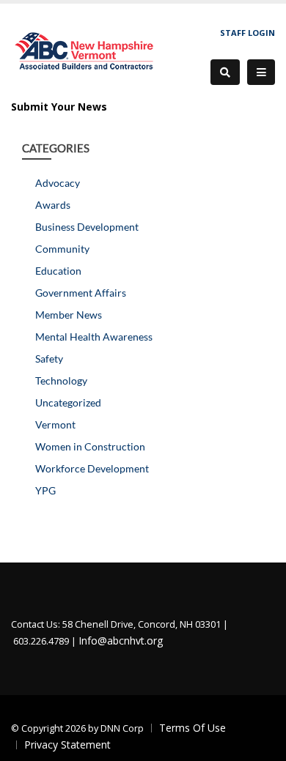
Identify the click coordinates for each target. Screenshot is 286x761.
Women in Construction (90, 446)
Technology (61, 380)
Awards (52, 204)
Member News (68, 314)
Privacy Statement (67, 744)
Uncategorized (68, 402)
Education (58, 270)
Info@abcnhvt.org (120, 640)
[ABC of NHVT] (85, 49)
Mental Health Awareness (94, 336)
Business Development (87, 226)
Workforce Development (92, 468)
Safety (49, 358)
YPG (45, 490)
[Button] (261, 72)
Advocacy (57, 183)
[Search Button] (225, 72)
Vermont (55, 424)
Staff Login (247, 32)
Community (62, 248)
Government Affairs (80, 292)
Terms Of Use (192, 728)
